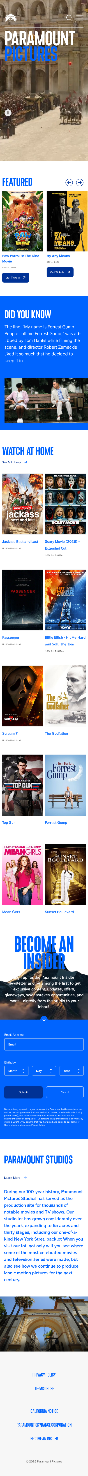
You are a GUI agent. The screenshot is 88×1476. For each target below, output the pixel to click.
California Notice (44, 1411)
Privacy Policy (44, 1374)
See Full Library (11, 462)
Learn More (12, 1177)
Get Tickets (13, 277)
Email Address (14, 1034)
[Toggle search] (69, 18)
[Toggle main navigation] (79, 18)
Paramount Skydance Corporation (44, 1425)
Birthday (10, 1062)
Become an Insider (44, 1438)
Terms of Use (44, 1388)
